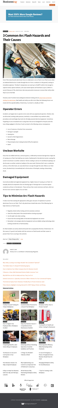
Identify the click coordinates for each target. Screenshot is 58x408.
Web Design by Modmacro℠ (30, 403)
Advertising (44, 399)
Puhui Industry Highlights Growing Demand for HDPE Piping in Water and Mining (24, 285)
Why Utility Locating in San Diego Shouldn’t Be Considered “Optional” (21, 262)
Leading (5, 321)
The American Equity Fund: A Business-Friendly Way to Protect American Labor (23, 282)
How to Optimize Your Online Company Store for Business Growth (20, 269)
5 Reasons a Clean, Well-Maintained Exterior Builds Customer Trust (20, 272)
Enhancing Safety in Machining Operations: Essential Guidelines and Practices (29, 347)
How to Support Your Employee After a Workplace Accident (10, 326)
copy (21, 239)
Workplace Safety (16, 243)
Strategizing (6, 302)
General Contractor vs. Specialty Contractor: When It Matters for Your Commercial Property (27, 278)
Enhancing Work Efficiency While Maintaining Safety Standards (46, 347)
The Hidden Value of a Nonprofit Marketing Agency (16, 266)
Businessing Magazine (10, 2)
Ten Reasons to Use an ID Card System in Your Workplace (9, 355)
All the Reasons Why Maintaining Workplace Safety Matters (29, 373)
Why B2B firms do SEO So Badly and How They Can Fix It (18, 275)
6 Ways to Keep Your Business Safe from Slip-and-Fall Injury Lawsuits (11, 373)
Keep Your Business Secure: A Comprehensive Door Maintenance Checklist (28, 326)
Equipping (5, 31)
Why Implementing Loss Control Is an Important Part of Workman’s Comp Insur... (28, 365)
